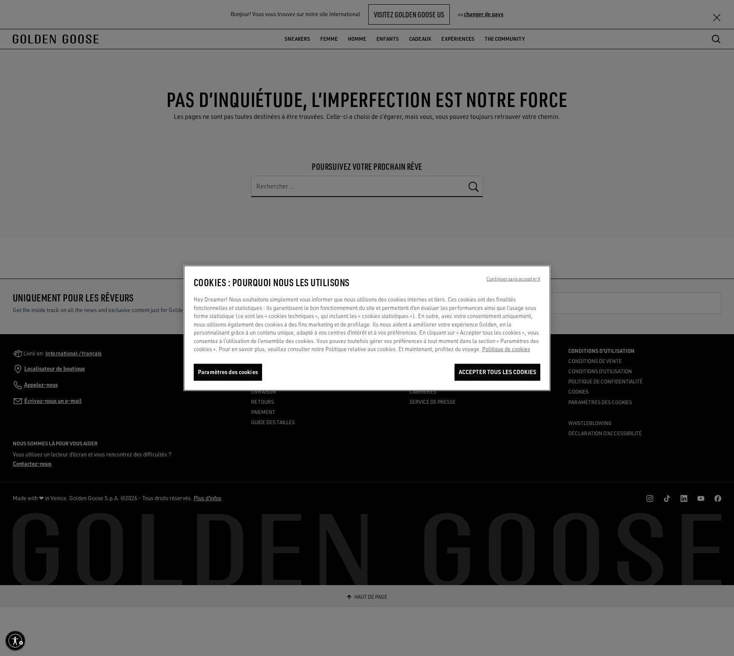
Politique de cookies (506, 349)
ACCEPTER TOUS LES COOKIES (497, 372)
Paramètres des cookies (228, 372)
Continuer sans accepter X (513, 279)
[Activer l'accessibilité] (15, 641)
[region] (367, 328)
